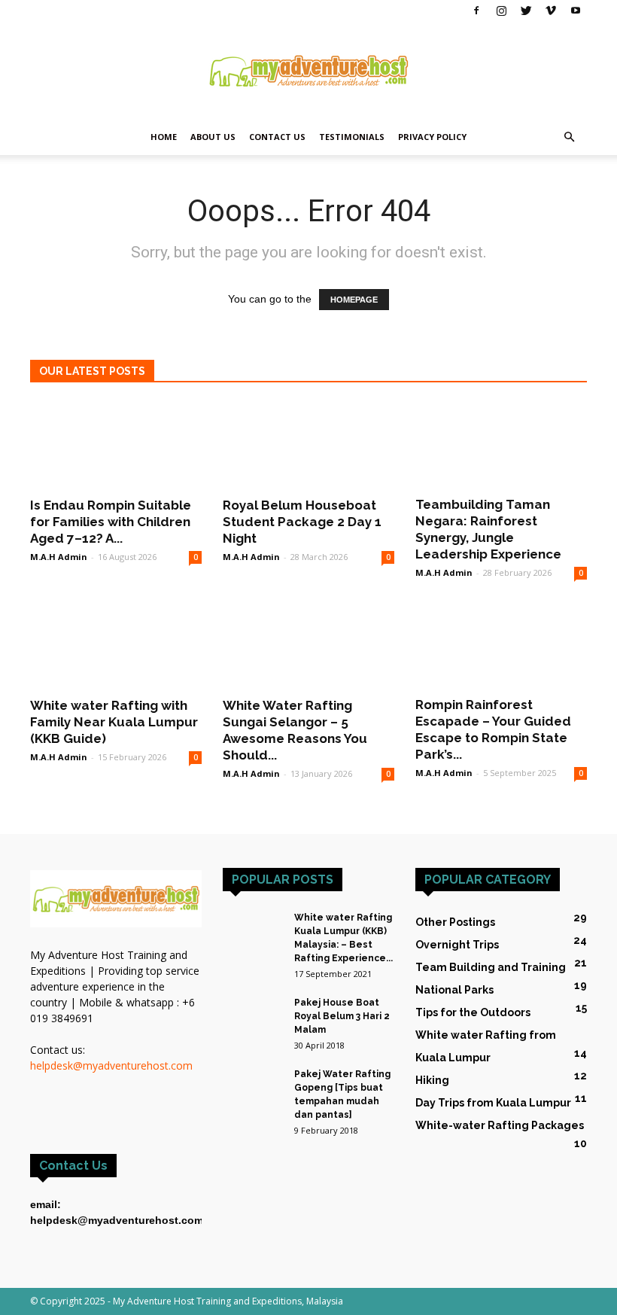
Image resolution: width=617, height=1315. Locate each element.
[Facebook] (476, 10)
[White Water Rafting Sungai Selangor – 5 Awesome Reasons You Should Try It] (308, 645)
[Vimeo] (550, 10)
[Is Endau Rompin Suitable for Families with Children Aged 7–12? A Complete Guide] (116, 444)
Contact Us (277, 136)
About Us (213, 136)
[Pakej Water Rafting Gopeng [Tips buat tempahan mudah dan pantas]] (253, 1082)
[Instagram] (501, 10)
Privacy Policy (432, 136)
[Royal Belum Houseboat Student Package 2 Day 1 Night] (308, 444)
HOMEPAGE (354, 299)
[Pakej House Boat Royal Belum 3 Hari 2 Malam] (253, 1016)
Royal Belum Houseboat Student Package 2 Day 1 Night (302, 522)
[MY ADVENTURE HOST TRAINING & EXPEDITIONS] (308, 71)
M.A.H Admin (58, 556)
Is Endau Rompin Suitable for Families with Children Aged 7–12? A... (110, 522)
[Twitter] (526, 10)
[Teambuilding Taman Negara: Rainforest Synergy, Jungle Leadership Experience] (501, 444)
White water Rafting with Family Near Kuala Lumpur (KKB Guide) (114, 722)
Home (163, 136)
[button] (569, 137)
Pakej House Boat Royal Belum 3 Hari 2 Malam (342, 1016)
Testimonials (351, 136)
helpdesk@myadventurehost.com (111, 1065)
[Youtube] (575, 10)
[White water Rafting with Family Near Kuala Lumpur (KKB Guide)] (116, 645)
